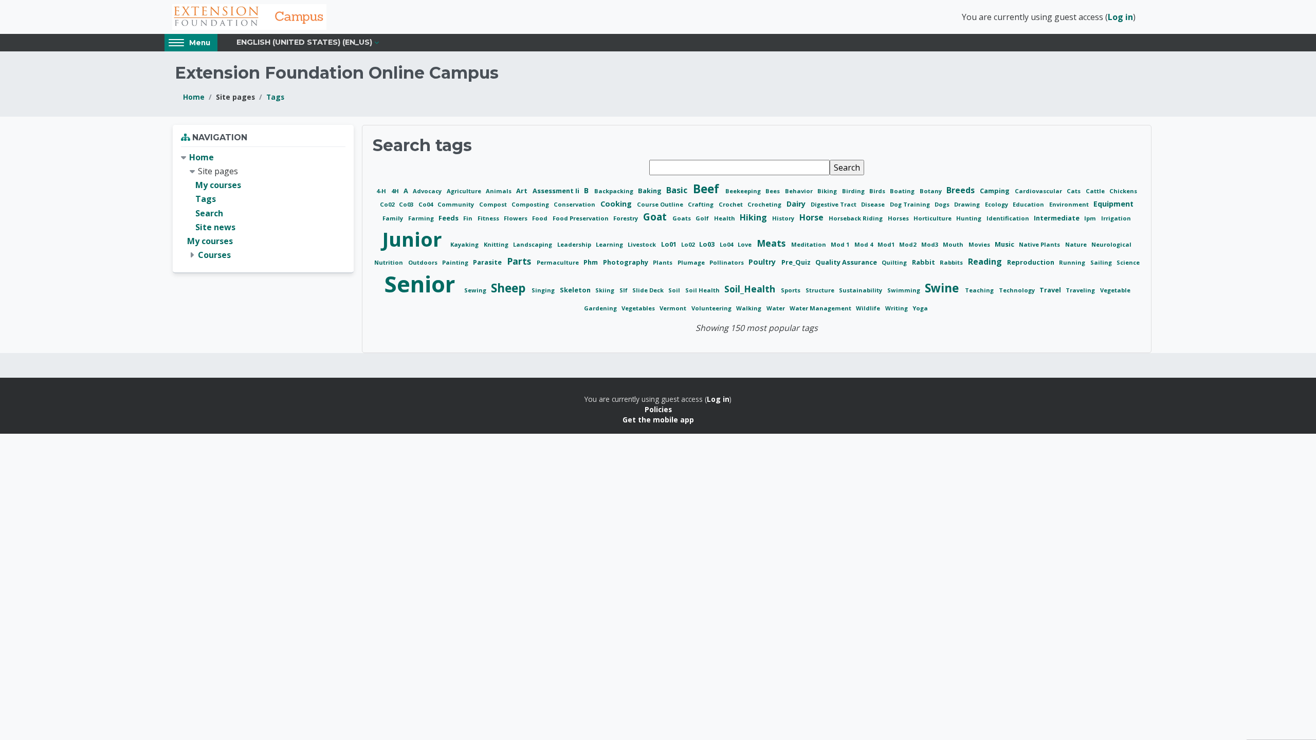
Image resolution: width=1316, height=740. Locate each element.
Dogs (943, 204)
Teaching (980, 290)
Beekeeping (743, 191)
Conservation (575, 204)
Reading (986, 261)
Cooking (617, 204)
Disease (873, 204)
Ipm (1091, 218)
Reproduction (1031, 262)
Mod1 (887, 244)
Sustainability (861, 290)
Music (1005, 244)
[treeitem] (263, 207)
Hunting (969, 218)
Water (776, 308)
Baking (650, 190)
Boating (903, 191)
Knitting (497, 244)
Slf (624, 290)
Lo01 (669, 244)
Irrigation (1116, 218)
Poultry (763, 262)
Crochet (731, 204)
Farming (421, 218)
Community (456, 204)
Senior (423, 284)
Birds (878, 191)
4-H (382, 191)
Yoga (920, 308)
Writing (897, 308)
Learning (610, 244)
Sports (791, 290)
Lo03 (707, 244)
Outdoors (423, 262)
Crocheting (765, 204)
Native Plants (1040, 244)
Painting (456, 262)
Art (522, 190)
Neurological (1111, 244)
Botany (931, 191)
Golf (703, 218)
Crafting (701, 204)
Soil (675, 290)
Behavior (799, 191)
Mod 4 (864, 244)
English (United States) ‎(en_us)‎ (304, 42)
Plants (663, 262)
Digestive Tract (834, 204)
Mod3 (930, 244)
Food (540, 218)
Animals (499, 191)
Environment (1069, 204)
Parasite (488, 262)
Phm (591, 262)
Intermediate (1057, 218)
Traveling (1081, 290)
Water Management (821, 308)
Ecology (997, 204)
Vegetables (639, 308)
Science (1128, 262)
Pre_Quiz (796, 262)
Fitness (489, 218)
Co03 (407, 204)
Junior (414, 239)
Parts (520, 261)
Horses (899, 218)
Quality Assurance (847, 262)
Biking (827, 191)
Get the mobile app (658, 419)
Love (745, 244)
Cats (1074, 191)
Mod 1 (841, 244)
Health (725, 218)
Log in (1120, 17)
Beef (707, 189)
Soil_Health (751, 289)
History (784, 218)
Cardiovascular (1039, 191)
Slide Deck (648, 290)
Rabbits (952, 262)
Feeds (449, 218)
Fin (468, 218)
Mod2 (908, 244)
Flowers (516, 218)
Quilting (895, 262)
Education (1029, 204)
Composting (531, 204)
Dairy (797, 204)
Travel (1051, 289)
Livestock (642, 244)
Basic (677, 190)
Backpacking (614, 191)
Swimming (904, 290)
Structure (821, 290)
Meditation (809, 244)
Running (1073, 262)
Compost (493, 204)
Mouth (954, 244)
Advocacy (428, 191)
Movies (980, 244)
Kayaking (465, 244)
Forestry (626, 218)
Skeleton (576, 289)
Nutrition (389, 262)
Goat (656, 217)
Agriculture (465, 191)
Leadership (575, 244)
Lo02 (688, 244)
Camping (995, 190)
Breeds (961, 190)
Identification (1008, 218)
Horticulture (933, 218)
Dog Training (910, 204)
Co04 (426, 204)
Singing (544, 290)
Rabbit (924, 262)
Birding (854, 191)
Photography (626, 262)
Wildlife (869, 308)
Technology (1017, 290)
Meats (772, 243)
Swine (943, 288)
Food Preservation (581, 218)
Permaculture (558, 262)
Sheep (509, 288)
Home (194, 97)
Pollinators (727, 262)
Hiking (754, 217)
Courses (214, 255)
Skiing (605, 290)
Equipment (1113, 204)
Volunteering (712, 308)
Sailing (1101, 262)
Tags (275, 97)
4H (395, 191)
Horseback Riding (856, 218)
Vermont (674, 308)
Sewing (476, 290)
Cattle (1096, 191)
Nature (1076, 244)
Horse (812, 217)
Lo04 (727, 244)
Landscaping (533, 244)
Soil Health (703, 290)
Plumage (692, 262)
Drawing (967, 204)
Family (393, 218)
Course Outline (661, 204)
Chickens (1123, 191)
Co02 (388, 204)
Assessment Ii (557, 190)
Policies (658, 409)
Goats (682, 218)
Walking (749, 308)
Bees (773, 191)
